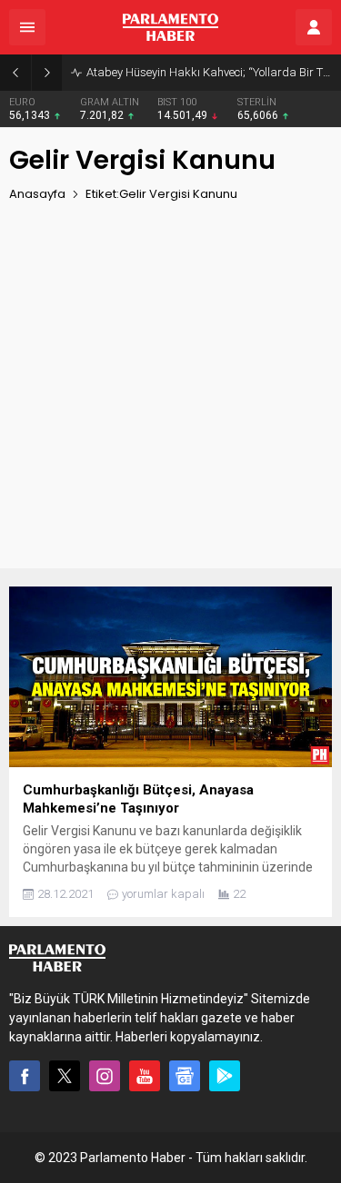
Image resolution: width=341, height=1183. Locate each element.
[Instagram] (104, 1075)
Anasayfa (37, 193)
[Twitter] (64, 1075)
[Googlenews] (184, 1075)
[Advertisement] (170, 398)
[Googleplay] (224, 1075)
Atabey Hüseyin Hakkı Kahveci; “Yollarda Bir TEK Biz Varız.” (209, 72)
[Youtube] (144, 1075)
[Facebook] (24, 1075)
